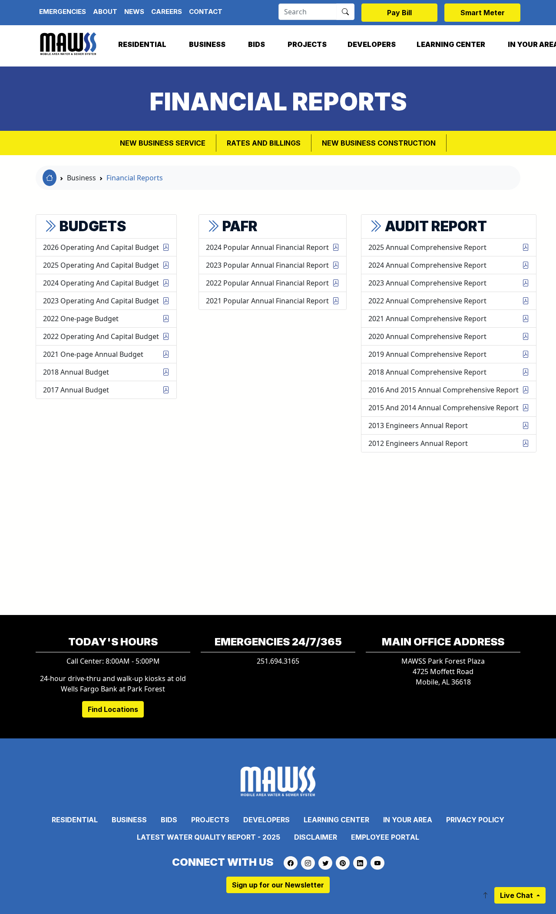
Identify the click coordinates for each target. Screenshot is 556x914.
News (134, 11)
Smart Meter (482, 12)
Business (207, 44)
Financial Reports (134, 178)
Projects (307, 44)
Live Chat (517, 895)
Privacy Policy (475, 819)
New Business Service (162, 143)
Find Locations (113, 709)
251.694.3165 (278, 661)
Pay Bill (399, 12)
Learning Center (451, 44)
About (105, 11)
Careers (166, 11)
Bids (256, 44)
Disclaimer (315, 837)
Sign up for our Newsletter (278, 885)
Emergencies (62, 11)
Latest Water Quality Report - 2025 (208, 837)
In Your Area (407, 819)
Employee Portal (385, 837)
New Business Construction (379, 143)
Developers (372, 44)
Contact (205, 11)
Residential (142, 44)
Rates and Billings (264, 143)
